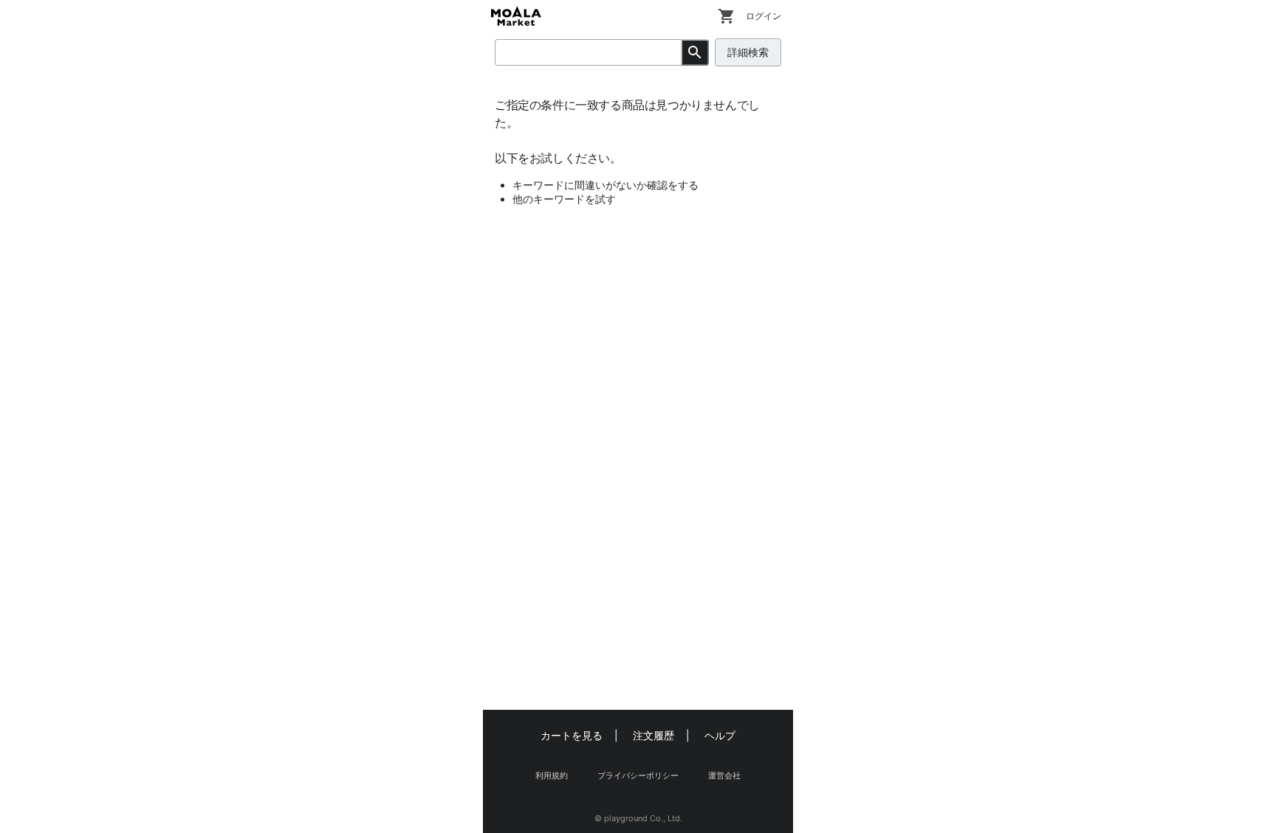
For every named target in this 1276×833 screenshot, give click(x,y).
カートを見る (572, 735)
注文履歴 (653, 735)
